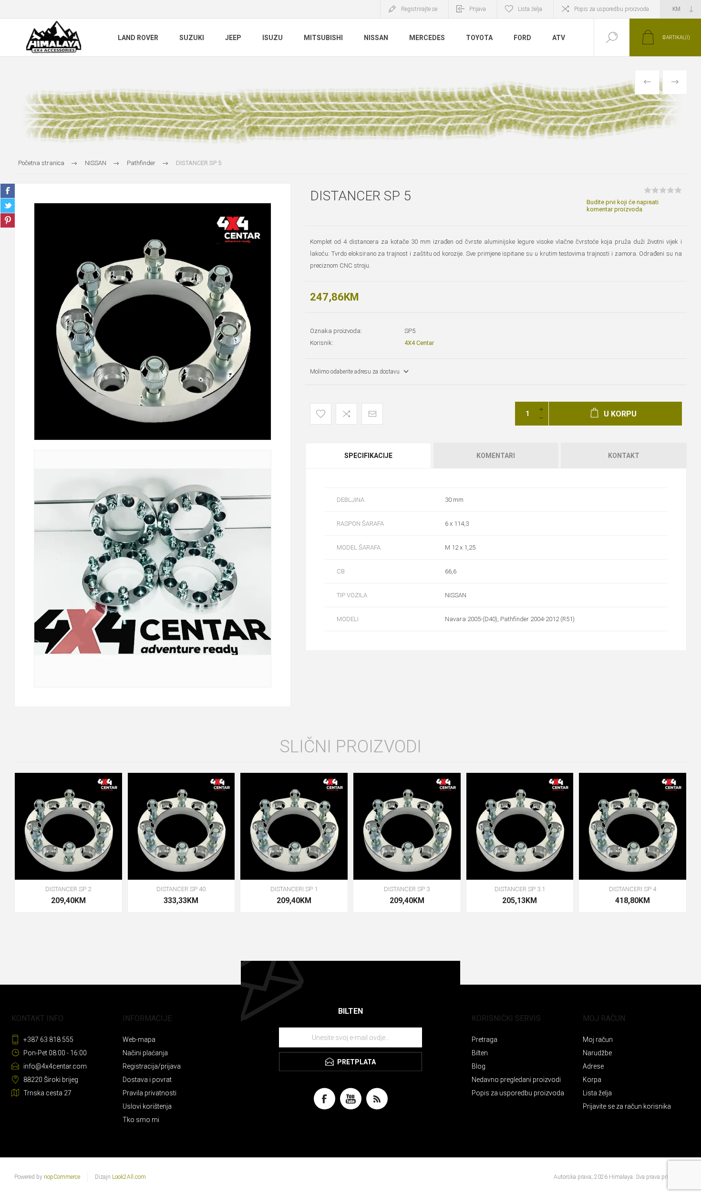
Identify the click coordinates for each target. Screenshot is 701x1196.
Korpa (592, 1079)
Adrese (593, 1066)
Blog (478, 1066)
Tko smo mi (141, 1119)
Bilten (480, 1053)
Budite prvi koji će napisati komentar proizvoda (623, 205)
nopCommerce (62, 1177)
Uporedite (346, 414)
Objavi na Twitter (7, 205)
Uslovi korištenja (147, 1106)
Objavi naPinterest (7, 220)
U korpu (57, 855)
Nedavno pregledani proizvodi (516, 1079)
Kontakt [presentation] (623, 455)
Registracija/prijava (152, 1066)
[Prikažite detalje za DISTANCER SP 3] (407, 843)
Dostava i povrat (147, 1079)
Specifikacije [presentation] (368, 455)
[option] (152, 321)
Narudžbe (597, 1053)
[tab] (369, 455)
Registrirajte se (419, 9)
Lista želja (597, 1093)
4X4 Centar (419, 342)
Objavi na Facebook (7, 191)
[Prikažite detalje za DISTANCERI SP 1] (294, 843)
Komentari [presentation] (495, 455)
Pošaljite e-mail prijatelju (372, 414)
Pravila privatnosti (149, 1093)
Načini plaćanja (145, 1053)
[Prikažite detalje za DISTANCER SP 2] (68, 843)
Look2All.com (129, 1177)
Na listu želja (320, 414)
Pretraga (484, 1039)
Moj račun (598, 1039)
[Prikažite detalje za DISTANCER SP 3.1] (520, 843)
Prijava (477, 9)
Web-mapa (139, 1039)
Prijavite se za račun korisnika (627, 1106)
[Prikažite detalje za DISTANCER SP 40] (181, 843)
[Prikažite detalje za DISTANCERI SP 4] (632, 843)
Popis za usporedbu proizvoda (611, 9)
